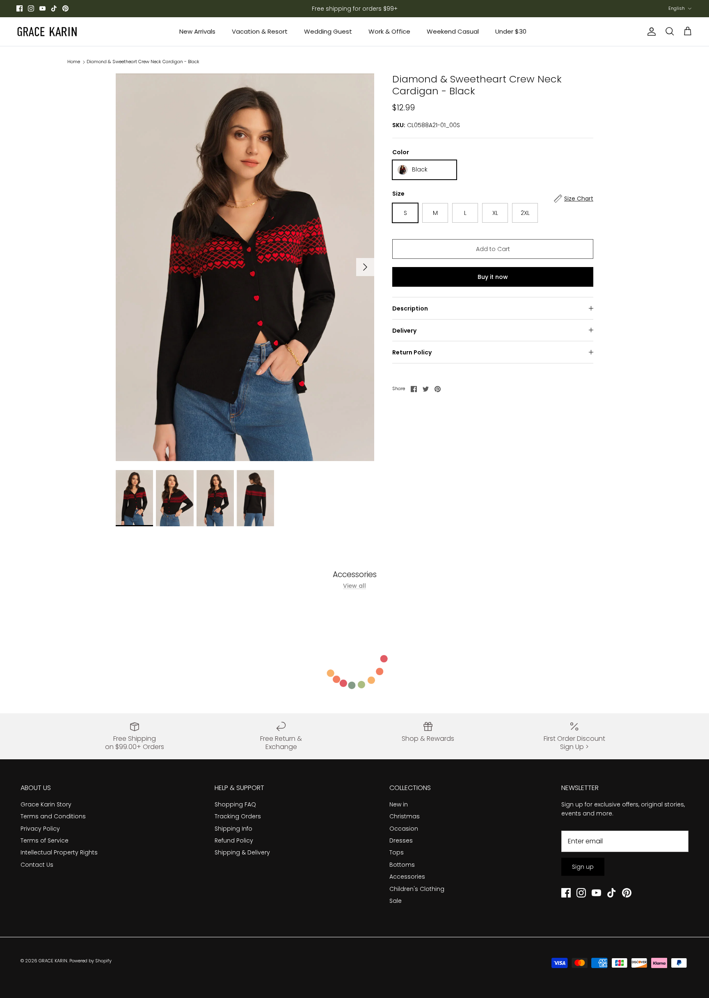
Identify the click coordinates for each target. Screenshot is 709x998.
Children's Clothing (416, 889)
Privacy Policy (40, 828)
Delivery (404, 331)
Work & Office (389, 31)
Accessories (407, 876)
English (676, 8)
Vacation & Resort (260, 31)
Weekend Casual (453, 31)
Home (73, 61)
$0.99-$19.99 (362, 9)
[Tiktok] (54, 8)
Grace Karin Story (46, 804)
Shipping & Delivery (242, 852)
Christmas (404, 816)
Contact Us (37, 865)
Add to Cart (493, 249)
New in (398, 804)
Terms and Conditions (53, 816)
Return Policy (412, 352)
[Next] (365, 267)
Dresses (401, 840)
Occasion (403, 828)
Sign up (583, 867)
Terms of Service (45, 840)
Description (410, 308)
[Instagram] (31, 8)
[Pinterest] (65, 8)
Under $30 (510, 31)
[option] (245, 267)
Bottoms (402, 865)
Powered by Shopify (90, 960)
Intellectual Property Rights (59, 852)
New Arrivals (197, 31)
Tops (396, 852)
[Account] (649, 32)
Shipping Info (233, 828)
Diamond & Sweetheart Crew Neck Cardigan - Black (143, 61)
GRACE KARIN (53, 960)
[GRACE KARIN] (47, 31)
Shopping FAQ (235, 804)
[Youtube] (42, 8)
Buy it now (493, 277)
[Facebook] (19, 8)
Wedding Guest (328, 31)
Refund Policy (234, 840)
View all (354, 586)
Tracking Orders (238, 816)
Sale (395, 901)
